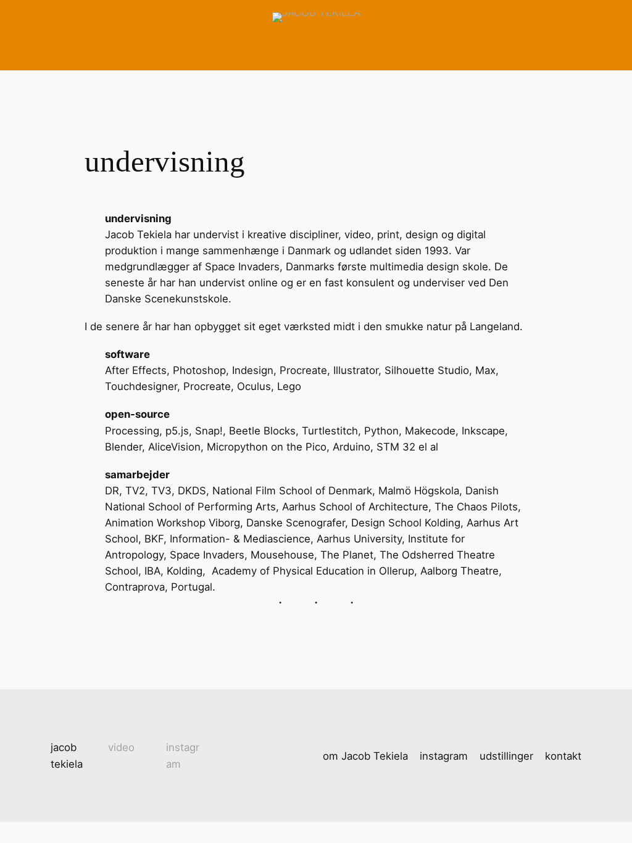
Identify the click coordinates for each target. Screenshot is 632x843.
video (121, 747)
